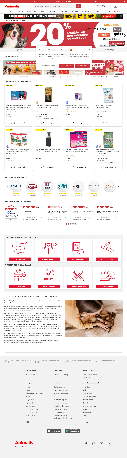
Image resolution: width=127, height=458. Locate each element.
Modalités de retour (61, 406)
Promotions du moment (12, 56)
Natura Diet (87, 412)
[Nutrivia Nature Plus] (94, 186)
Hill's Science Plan (89, 406)
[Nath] (16, 186)
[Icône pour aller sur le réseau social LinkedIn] (109, 443)
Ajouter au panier (19, 123)
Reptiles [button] (64, 12)
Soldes (27, 422)
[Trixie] (32, 186)
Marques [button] (85, 12)
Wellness (86, 409)
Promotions (29, 419)
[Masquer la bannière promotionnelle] (125, 1)
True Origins (87, 393)
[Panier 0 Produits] (120, 6)
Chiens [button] (10, 12)
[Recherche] (78, 6)
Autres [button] (96, 12)
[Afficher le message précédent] (34, 1)
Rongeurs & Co (30, 400)
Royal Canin (87, 387)
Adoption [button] (106, 12)
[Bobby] (78, 186)
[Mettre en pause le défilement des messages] (96, 1)
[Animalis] (12, 6)
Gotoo (85, 419)
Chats (27, 390)
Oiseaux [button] (43, 12)
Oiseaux (28, 396)
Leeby (85, 416)
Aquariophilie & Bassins (34, 393)
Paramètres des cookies (48, 65)
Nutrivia (86, 403)
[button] (110, 6)
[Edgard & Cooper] (63, 186)
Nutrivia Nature (88, 400)
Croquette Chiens (31, 409)
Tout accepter (82, 66)
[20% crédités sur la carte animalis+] (63, 35)
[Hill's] (47, 186)
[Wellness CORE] (110, 186)
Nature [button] (75, 12)
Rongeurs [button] (54, 12)
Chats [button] (20, 12)
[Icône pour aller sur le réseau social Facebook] (86, 443)
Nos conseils (30, 406)
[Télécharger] (5, 455)
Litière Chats (30, 416)
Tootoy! (85, 422)
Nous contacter (31, 375)
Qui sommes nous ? (61, 387)
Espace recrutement (61, 409)
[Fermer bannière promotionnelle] (121, 16)
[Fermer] (90, 49)
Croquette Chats (31, 412)
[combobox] (57, 6)
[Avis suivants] (121, 213)
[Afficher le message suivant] (92, 1)
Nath (84, 390)
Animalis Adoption (61, 393)
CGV (55, 396)
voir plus (50, 214)
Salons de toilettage (61, 390)
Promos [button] (117, 12)
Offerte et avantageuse (62, 375)
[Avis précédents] (20, 213)
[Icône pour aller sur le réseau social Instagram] (94, 443)
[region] (64, 58)
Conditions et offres (61, 412)
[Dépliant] (63, 16)
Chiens (27, 387)
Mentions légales (60, 400)
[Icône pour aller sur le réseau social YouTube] (101, 443)
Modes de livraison (61, 403)
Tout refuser (66, 66)
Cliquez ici (49, 341)
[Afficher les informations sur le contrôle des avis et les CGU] (17, 215)
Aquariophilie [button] (32, 12)
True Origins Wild (89, 396)
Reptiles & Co (30, 403)
